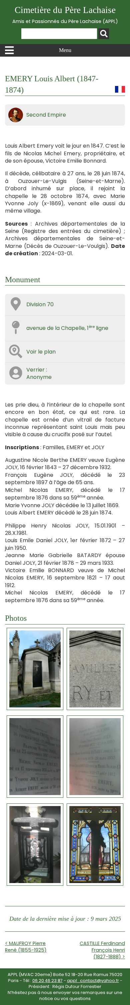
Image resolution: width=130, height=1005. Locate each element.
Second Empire (46, 115)
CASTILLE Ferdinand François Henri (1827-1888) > (102, 950)
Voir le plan (41, 352)
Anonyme (39, 377)
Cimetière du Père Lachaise (65, 15)
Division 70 (40, 304)
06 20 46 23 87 (47, 980)
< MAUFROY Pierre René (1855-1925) (26, 946)
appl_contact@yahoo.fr (93, 980)
